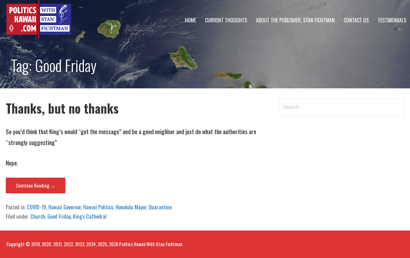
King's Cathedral (90, 216)
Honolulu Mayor (131, 207)
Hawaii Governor (64, 207)
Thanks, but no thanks (62, 108)
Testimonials (392, 20)
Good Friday (59, 216)
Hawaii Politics (98, 207)
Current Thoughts (226, 20)
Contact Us (356, 20)
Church (37, 216)
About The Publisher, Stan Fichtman (295, 20)
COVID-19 (36, 207)
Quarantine (160, 207)
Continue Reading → (35, 185)
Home (190, 20)
